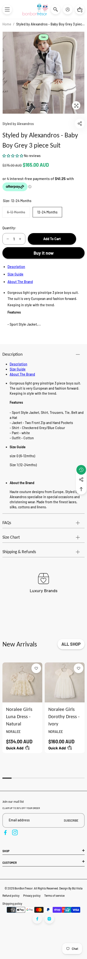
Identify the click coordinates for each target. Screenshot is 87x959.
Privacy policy (32, 895)
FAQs (6, 522)
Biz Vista (77, 888)
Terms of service (54, 895)
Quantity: (9, 228)
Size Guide (15, 274)
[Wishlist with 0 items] (36, 668)
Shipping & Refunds (19, 551)
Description (16, 267)
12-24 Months (47, 212)
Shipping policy (12, 903)
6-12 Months (18, 213)
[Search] (55, 9)
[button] (7, 9)
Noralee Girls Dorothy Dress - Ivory (64, 716)
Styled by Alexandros (18, 124)
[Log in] (67, 9)
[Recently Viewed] (81, 470)
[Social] (81, 479)
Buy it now (44, 253)
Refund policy (11, 895)
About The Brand (20, 282)
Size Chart (11, 537)
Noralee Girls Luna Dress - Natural (19, 716)
